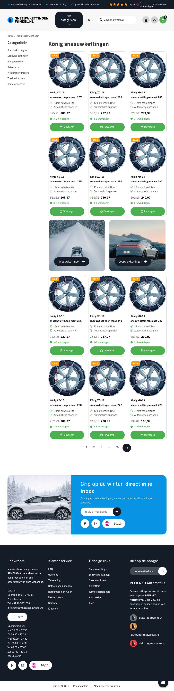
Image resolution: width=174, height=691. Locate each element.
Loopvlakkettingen (99, 574)
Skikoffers (94, 586)
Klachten (53, 608)
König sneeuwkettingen (28, 36)
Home (10, 36)
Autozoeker (95, 597)
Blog (91, 603)
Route (19, 617)
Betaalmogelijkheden (60, 586)
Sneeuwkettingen (98, 569)
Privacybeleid (80, 686)
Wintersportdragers (99, 591)
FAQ (50, 569)
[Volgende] (127, 448)
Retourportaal (55, 597)
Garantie (53, 603)
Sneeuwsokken (97, 580)
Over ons (53, 574)
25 (117, 447)
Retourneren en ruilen (60, 591)
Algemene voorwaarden (107, 686)
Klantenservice (160, 4)
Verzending (54, 580)
